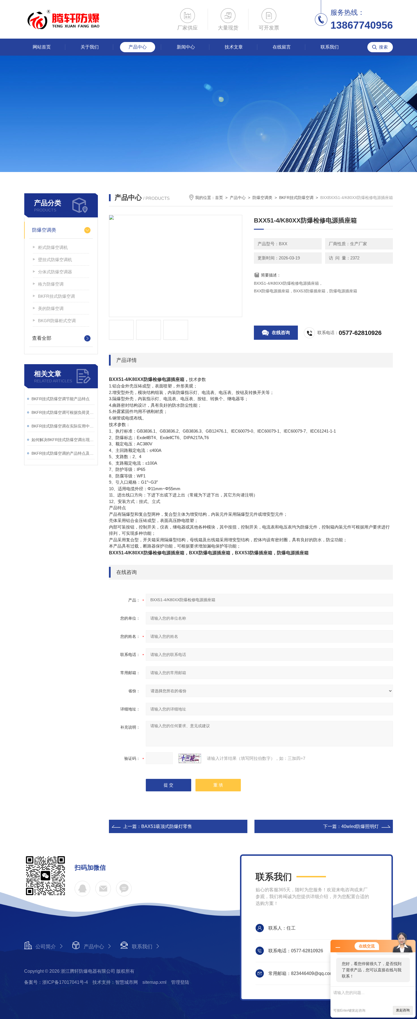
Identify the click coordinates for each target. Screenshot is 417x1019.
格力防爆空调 (51, 284)
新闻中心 (186, 47)
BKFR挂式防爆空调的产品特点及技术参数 (63, 453)
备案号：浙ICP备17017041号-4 (56, 982)
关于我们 (90, 47)
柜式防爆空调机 (53, 247)
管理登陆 (180, 982)
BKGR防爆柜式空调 (57, 320)
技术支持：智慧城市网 (115, 982)
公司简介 (45, 946)
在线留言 (282, 47)
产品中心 (138, 47)
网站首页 (42, 47)
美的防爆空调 (51, 308)
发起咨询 (403, 1010)
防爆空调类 (44, 230)
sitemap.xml (154, 982)
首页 (219, 197)
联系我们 (330, 47)
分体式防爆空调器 (55, 271)
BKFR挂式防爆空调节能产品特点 (60, 399)
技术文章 (234, 47)
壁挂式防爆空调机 (55, 259)
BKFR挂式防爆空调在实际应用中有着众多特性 (63, 426)
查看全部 (41, 338)
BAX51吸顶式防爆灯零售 (166, 826)
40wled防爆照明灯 (360, 826)
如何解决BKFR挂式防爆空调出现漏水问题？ (63, 439)
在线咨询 (281, 332)
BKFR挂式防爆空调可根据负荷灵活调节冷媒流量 (63, 412)
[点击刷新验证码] (189, 758)
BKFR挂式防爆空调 (56, 296)
